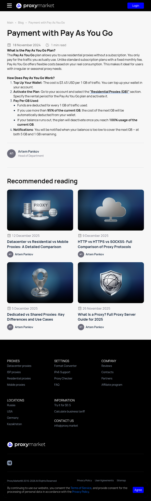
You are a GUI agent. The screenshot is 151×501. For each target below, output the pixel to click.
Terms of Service (81, 488)
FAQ (56, 385)
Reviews (106, 366)
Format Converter (65, 366)
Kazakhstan (14, 424)
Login (135, 5)
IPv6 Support (62, 372)
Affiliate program (111, 385)
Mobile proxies (16, 385)
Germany (12, 418)
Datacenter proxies (19, 366)
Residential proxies (19, 378)
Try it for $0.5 (62, 405)
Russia (11, 405)
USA (10, 411)
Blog (21, 22)
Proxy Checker (63, 378)
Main (10, 22)
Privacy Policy (80, 492)
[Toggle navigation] (11, 5)
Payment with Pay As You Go (47, 22)
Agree (138, 490)
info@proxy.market (66, 425)
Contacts (107, 372)
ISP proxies (14, 372)
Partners (106, 378)
